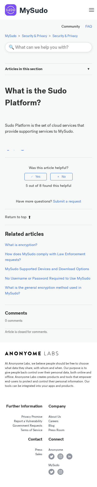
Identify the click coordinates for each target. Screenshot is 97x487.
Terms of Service (31, 430)
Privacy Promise (31, 417)
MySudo (33, 10)
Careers (53, 421)
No (64, 176)
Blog (51, 426)
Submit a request (67, 201)
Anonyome (55, 450)
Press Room (56, 430)
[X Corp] (15, 147)
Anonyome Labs (31, 353)
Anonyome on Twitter (51, 456)
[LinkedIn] (22, 147)
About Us (54, 417)
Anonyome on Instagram (60, 456)
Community (70, 26)
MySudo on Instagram (60, 472)
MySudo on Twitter (51, 472)
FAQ (88, 26)
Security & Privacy (34, 36)
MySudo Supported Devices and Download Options (47, 268)
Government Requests (27, 426)
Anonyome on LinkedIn (69, 456)
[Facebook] (8, 147)
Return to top (16, 216)
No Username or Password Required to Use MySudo (47, 278)
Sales (38, 454)
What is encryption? (21, 244)
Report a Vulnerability (28, 421)
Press (38, 450)
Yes (37, 176)
